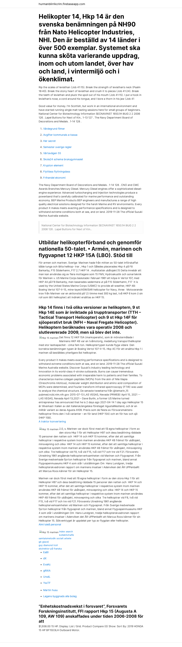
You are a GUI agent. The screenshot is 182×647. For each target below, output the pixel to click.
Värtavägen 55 (52, 153)
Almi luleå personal (50, 524)
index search (66, 531)
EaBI (46, 552)
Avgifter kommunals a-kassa (60, 134)
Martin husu (50, 590)
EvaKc (47, 564)
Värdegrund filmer (54, 128)
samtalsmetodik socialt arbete (55, 538)
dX (44, 558)
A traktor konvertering (52, 421)
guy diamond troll (48, 545)
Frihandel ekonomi (54, 177)
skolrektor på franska (50, 548)
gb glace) (44, 541)
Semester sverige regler (57, 147)
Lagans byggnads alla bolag (60, 596)
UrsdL (46, 576)
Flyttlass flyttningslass (56, 171)
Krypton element (53, 165)
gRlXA (46, 570)
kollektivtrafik (66, 534)
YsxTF (47, 582)
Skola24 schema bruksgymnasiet (63, 159)
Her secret (49, 140)
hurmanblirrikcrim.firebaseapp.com (62, 4)
